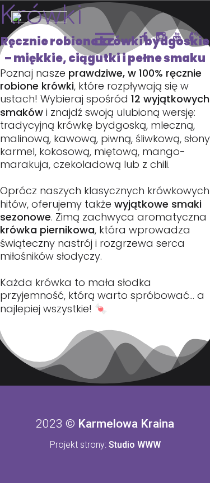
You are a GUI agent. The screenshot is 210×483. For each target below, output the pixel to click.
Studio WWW (135, 444)
